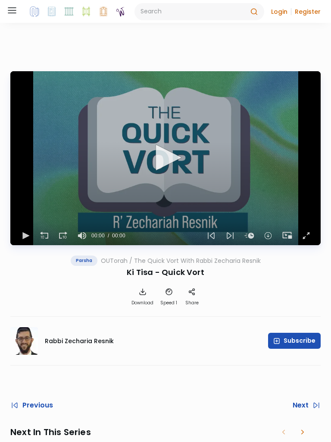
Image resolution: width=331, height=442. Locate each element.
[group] (81, 235)
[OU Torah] (34, 12)
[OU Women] (121, 12)
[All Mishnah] (52, 12)
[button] (279, 11)
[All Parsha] (86, 12)
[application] (165, 158)
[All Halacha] (69, 12)
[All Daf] (103, 12)
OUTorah (114, 261)
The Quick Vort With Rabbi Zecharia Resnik (197, 260)
